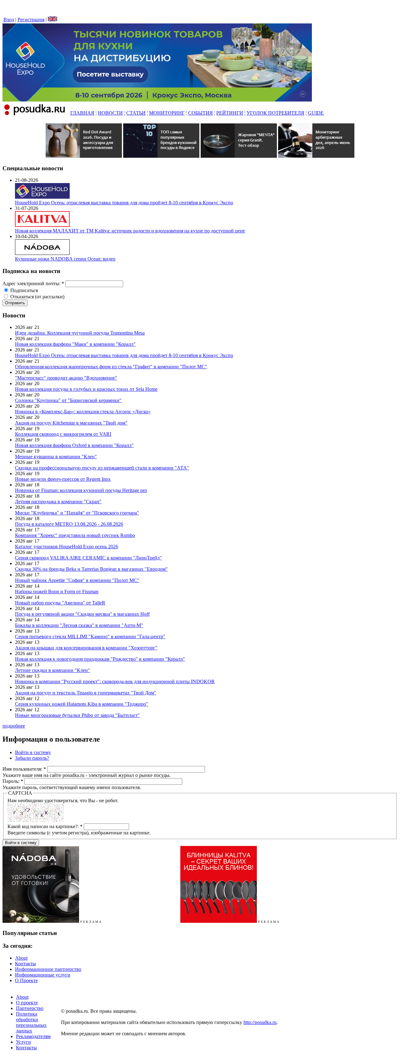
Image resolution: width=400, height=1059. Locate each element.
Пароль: (12, 781)
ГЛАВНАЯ (82, 113)
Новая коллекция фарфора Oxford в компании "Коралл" (74, 445)
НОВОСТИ (110, 113)
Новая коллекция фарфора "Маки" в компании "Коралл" (75, 344)
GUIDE (316, 113)
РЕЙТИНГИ (229, 113)
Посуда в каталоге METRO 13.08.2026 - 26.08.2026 (69, 524)
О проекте (27, 1002)
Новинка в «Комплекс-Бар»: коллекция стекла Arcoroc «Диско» (83, 411)
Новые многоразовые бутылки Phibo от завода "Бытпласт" (77, 715)
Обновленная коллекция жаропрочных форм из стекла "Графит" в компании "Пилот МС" (111, 366)
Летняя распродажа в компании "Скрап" (58, 501)
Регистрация (31, 19)
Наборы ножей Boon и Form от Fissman (56, 591)
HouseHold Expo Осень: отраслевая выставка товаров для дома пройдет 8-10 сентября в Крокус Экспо (124, 202)
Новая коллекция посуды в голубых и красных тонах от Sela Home (86, 389)
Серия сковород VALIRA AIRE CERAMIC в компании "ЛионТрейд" (88, 557)
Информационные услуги (42, 974)
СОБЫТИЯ (200, 113)
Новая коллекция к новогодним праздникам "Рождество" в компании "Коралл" (100, 659)
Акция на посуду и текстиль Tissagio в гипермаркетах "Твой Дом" (85, 692)
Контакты (25, 963)
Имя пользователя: (24, 769)
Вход (8, 19)
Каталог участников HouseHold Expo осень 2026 (66, 546)
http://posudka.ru (260, 1022)
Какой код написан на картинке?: (45, 826)
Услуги (23, 1042)
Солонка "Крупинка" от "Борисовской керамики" (68, 400)
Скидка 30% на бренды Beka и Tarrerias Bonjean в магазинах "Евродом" (91, 569)
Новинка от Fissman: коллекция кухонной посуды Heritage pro (81, 490)
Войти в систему (33, 752)
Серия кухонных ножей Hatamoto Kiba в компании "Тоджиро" (81, 704)
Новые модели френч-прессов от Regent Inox (63, 479)
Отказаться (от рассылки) (36, 296)
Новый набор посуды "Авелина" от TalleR (60, 602)
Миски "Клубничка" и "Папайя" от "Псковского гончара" (77, 512)
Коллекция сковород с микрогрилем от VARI (63, 434)
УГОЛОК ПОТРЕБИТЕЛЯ (275, 113)
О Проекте (26, 980)
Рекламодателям (33, 1036)
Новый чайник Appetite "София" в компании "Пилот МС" (77, 580)
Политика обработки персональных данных (31, 1022)
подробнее (13, 725)
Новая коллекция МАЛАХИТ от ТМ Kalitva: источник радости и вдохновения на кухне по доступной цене (130, 230)
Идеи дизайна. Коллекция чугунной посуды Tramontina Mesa (80, 333)
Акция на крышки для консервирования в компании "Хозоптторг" (86, 647)
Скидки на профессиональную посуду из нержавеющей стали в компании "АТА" (102, 467)
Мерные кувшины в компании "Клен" (56, 456)
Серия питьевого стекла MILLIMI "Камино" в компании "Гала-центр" (90, 636)
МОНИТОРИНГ (167, 113)
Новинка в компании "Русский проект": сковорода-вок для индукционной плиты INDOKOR (115, 681)
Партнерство (29, 1008)
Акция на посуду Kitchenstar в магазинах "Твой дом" (71, 422)
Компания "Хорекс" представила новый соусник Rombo (75, 535)
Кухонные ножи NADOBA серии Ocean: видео (65, 258)
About (21, 958)
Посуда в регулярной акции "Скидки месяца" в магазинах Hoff (82, 614)
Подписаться (23, 290)
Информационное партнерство (48, 969)
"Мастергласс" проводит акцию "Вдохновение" (66, 377)
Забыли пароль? (32, 758)
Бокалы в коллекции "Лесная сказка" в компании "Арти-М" (79, 625)
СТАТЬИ (136, 113)
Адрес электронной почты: (33, 283)
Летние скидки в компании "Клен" (52, 670)
